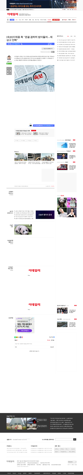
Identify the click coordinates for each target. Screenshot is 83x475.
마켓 (69, 19)
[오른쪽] (31, 225)
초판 (72, 9)
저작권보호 (54, 473)
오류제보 (59, 473)
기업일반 (49, 19)
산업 (33, 19)
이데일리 (19, 14)
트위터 (10, 68)
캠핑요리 (56, 451)
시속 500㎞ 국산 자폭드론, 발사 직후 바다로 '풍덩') (24, 212)
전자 (23, 19)
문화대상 (56, 448)
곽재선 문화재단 (72, 451)
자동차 (26, 19)
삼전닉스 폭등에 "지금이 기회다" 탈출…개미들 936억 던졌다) (26, 211)
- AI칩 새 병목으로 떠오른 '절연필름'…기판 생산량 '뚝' (16, 448)
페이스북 (7, 68)
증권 (71, 36)
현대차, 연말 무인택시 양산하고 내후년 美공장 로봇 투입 (61, 426)
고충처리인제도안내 (46, 473)
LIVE (8, 9)
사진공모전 (73, 448)
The (74, 19)
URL (10, 73)
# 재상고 (35, 140)
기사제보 (64, 473)
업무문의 (24, 473)
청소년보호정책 (37, 473)
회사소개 (9, 473)
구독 (68, 9)
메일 (7, 71)
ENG (64, 9)
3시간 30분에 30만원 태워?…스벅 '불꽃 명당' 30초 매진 (61, 424)
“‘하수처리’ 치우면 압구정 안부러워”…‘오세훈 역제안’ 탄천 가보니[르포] (64, 418)
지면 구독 (52, 186)
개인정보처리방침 (71, 473)
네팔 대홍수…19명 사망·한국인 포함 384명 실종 (60, 420)
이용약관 (29, 473)
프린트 (10, 71)
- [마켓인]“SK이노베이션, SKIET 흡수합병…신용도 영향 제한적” (17, 450)
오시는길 (19, 473)
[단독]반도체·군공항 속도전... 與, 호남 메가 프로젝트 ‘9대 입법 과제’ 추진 (65, 428)
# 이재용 (16, 140)
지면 (70, 9)
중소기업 (37, 19)
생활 (30, 19)
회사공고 (14, 473)
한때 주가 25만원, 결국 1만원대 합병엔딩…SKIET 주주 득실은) (26, 218)
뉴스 (68, 36)
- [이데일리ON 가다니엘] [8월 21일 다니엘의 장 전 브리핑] (41, 452)
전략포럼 (62, 448)
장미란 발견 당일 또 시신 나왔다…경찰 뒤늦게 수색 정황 (61, 422)
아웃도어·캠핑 (43, 19)
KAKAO (7, 73)
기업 (20, 19)
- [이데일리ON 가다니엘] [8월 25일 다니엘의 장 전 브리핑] (41, 448)
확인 (75, 439)
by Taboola (11, 194)
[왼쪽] (30, 225)
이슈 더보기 (33, 130)
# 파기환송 (23, 140)
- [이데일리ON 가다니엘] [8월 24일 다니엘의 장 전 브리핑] (41, 450)
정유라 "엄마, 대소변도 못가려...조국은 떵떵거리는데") (25, 214)
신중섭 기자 (9, 61)
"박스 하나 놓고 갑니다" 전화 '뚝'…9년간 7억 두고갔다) (25, 216)
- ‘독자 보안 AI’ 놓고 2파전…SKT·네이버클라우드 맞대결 (16, 452)
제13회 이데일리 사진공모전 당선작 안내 (20, 439)
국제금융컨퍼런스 (63, 451)
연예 (75, 36)
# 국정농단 (29, 140)
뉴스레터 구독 (48, 186)
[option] (31, 9)
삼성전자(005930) (33, 56)
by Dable (11, 243)
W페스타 (67, 448)
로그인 (75, 9)
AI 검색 (12, 19)
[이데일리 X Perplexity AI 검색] (30, 44)
